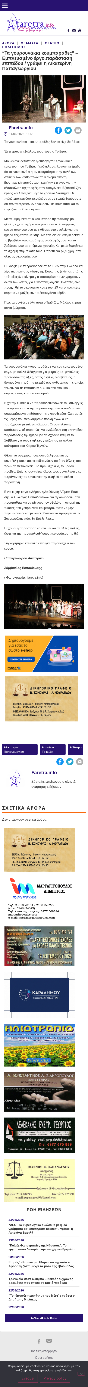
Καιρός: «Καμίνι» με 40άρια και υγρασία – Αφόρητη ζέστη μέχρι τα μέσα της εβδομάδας (41, 1264)
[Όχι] (81, 1374)
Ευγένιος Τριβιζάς (48, 749)
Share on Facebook (58, 130)
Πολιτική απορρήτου (44, 1351)
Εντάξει (28, 1378)
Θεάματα (29, 43)
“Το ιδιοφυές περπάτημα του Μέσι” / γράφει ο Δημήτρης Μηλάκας (42, 1297)
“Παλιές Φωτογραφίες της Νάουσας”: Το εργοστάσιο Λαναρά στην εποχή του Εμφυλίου (42, 1247)
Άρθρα (8, 43)
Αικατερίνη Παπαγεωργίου (14, 749)
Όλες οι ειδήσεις (44, 1318)
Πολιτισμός (14, 47)
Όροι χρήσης (44, 1357)
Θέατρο (52, 43)
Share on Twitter (68, 130)
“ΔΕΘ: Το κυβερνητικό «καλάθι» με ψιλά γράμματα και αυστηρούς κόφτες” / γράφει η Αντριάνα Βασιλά (41, 1228)
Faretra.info (21, 127)
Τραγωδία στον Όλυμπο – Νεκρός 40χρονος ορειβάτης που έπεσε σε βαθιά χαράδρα (41, 1280)
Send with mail (78, 130)
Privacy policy (55, 1378)
